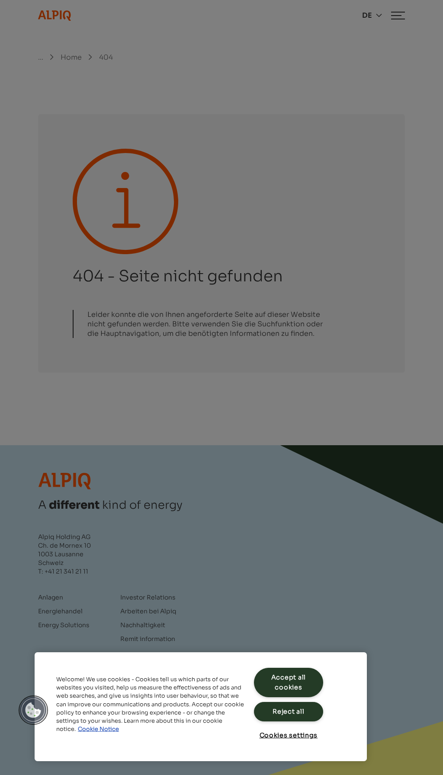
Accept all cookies (288, 682)
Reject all (288, 711)
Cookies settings (289, 735)
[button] (33, 710)
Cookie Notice (98, 729)
